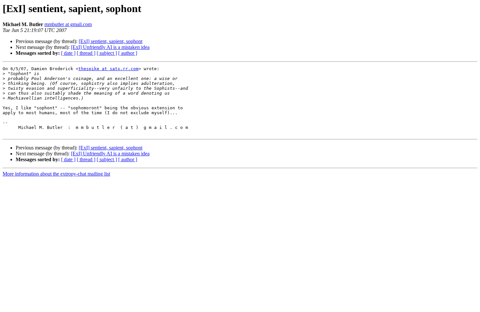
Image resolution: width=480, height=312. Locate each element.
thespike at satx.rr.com (108, 68)
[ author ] (127, 53)
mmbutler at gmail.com (68, 24)
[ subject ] (107, 53)
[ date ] (68, 53)
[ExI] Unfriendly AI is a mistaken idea (110, 47)
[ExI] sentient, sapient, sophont (110, 41)
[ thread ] (86, 53)
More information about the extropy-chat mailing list (56, 174)
